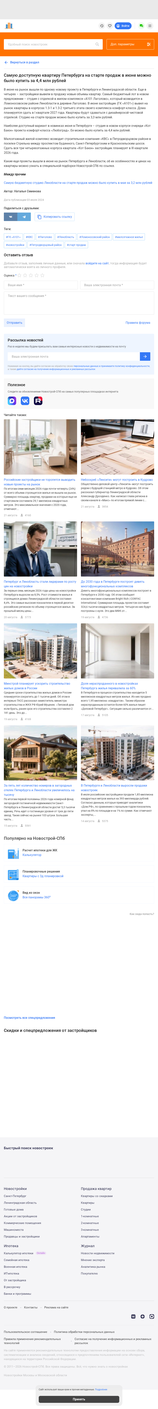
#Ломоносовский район (94, 237)
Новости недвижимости (97, 1253)
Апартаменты (90, 1236)
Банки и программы (17, 1294)
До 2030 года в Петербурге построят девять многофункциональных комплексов (113, 584)
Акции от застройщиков (20, 1216)
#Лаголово (45, 237)
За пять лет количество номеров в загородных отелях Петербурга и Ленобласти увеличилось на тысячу (39, 790)
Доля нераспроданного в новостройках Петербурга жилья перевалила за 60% (109, 686)
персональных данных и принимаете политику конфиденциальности (112, 366)
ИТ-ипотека (11, 1273)
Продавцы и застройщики (22, 1236)
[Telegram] (24, 217)
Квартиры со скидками (97, 1196)
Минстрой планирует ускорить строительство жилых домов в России (37, 686)
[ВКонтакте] (10, 217)
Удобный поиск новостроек (28, 44)
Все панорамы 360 (37, 897)
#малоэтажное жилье (129, 237)
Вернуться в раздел (24, 62)
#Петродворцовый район (45, 244)
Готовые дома (14, 1209)
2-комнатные (90, 1223)
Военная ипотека (15, 1267)
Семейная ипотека (16, 1260)
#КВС (29, 237)
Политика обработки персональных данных (84, 1332)
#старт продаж (76, 244)
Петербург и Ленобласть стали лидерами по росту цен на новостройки (40, 584)
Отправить (14, 323)
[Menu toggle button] (149, 25)
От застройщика (15, 1280)
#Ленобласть (65, 237)
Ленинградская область (20, 1203)
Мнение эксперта (93, 1260)
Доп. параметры (122, 44)
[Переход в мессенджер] (152, 1316)
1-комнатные (90, 1216)
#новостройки (15, 244)
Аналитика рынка (93, 1267)
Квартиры (87, 1203)
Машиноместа (14, 1230)
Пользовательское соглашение (25, 1332)
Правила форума (138, 323)
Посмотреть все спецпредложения (29, 1018)
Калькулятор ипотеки (24, 1253)
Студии (86, 1209)
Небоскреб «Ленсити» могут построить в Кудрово (117, 480)
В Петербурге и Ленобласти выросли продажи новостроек (114, 788)
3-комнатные (90, 1230)
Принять (79, 1399)
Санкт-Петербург (15, 1196)
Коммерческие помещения (22, 1223)
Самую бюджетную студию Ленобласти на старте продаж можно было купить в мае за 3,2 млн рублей (78, 183)
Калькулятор (32, 855)
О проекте (10, 1307)
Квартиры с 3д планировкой (43, 876)
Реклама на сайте (56, 1307)
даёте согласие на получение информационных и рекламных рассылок (56, 369)
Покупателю (89, 1273)
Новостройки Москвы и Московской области (35, 1375)
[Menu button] (141, 25)
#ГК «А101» (13, 237)
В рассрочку (12, 1287)
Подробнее (101, 1389)
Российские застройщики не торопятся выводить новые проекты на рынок (39, 482)
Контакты (31, 1307)
